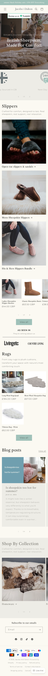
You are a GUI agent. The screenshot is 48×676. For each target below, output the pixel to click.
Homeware (8, 604)
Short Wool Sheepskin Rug (35, 396)
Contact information (33, 667)
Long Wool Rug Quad (10, 396)
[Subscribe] (39, 630)
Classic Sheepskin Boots (31, 301)
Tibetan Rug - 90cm (10, 427)
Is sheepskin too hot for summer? (21, 489)
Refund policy (34, 663)
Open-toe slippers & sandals (17, 166)
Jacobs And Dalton (22, 659)
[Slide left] (18, 96)
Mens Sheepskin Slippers (16, 217)
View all (24, 322)
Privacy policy (21, 663)
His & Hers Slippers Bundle (17, 268)
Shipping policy (17, 671)
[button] (5, 9)
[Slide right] (30, 96)
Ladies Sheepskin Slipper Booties (9, 302)
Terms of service (16, 667)
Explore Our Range (24, 53)
